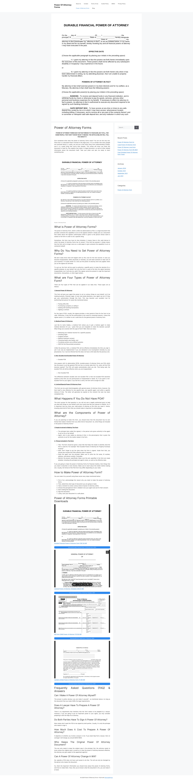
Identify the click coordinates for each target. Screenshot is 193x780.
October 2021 (122, 171)
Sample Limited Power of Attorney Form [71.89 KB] (69, 680)
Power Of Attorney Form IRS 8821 (128, 150)
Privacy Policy (121, 3)
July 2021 (120, 176)
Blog (93, 8)
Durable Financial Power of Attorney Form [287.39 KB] (70, 543)
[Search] (136, 127)
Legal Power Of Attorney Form (127, 145)
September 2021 (123, 173)
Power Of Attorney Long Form (127, 147)
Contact (86, 3)
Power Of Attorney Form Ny (126, 142)
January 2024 (122, 168)
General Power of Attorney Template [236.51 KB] (69, 589)
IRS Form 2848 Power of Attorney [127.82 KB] (68, 634)
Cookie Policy (105, 3)
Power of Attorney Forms (82, 8)
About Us (78, 3)
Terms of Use (94, 3)
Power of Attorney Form (125, 190)
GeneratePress (109, 777)
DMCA (113, 3)
